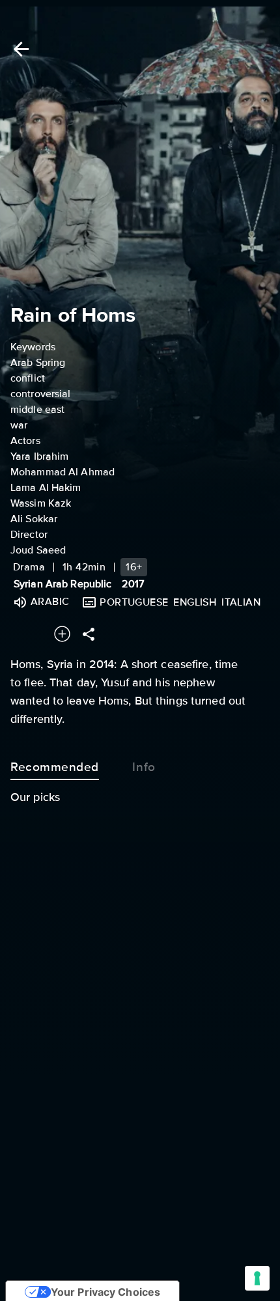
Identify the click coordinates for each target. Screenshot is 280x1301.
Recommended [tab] (54, 767)
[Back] (19, 49)
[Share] (89, 634)
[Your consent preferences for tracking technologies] (257, 1278)
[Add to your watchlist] (62, 634)
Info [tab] (143, 767)
